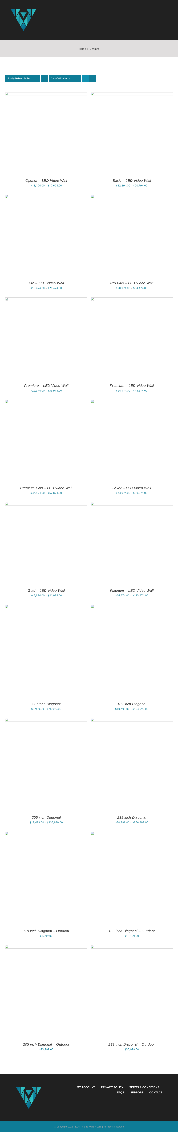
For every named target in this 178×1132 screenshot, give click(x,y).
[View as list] (92, 78)
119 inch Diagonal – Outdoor (46, 931)
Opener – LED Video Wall (46, 180)
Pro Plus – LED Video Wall (131, 283)
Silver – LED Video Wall (131, 488)
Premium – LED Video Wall (132, 386)
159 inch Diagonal (131, 704)
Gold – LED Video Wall (46, 590)
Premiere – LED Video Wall (46, 386)
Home (82, 48)
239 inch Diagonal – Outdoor (131, 1044)
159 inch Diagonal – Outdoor (131, 931)
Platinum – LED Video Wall (132, 590)
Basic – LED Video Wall (132, 180)
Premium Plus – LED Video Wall (46, 488)
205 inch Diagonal (46, 817)
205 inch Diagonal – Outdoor (46, 1044)
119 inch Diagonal (46, 704)
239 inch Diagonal (131, 817)
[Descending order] (44, 78)
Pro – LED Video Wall (46, 283)
